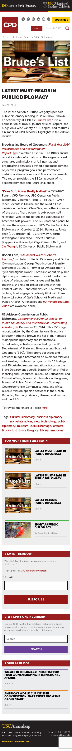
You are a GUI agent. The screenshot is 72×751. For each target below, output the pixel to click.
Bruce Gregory (28, 430)
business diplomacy (49, 417)
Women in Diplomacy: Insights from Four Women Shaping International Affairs (32, 674)
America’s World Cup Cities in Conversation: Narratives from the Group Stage (32, 696)
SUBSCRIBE (61, 20)
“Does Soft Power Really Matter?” (24, 191)
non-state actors (21, 421)
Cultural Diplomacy (22, 417)
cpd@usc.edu (63, 735)
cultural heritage (40, 426)
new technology (45, 421)
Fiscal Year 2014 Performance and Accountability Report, (36, 149)
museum (22, 426)
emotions (56, 430)
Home (5, 37)
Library (44, 430)
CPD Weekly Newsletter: (34, 570)
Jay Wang (8, 246)
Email (8, 577)
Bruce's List (43, 120)
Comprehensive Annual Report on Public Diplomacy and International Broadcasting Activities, (34, 323)
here (45, 407)
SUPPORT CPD (22, 742)
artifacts (58, 426)
